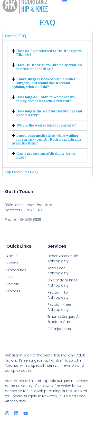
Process (13, 291)
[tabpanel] (47, 104)
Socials (12, 284)
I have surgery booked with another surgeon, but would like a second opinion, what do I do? (44, 83)
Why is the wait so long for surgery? (46, 125)
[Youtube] (25, 413)
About (11, 256)
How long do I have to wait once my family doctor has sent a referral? (45, 99)
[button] (47, 53)
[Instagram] (7, 413)
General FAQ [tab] (15, 36)
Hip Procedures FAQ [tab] (21, 172)
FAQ (9, 277)
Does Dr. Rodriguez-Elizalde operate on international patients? (49, 67)
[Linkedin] (16, 413)
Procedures (16, 270)
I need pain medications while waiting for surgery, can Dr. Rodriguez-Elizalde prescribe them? (46, 139)
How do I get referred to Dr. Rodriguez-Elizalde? (49, 53)
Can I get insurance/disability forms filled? (45, 155)
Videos (12, 263)
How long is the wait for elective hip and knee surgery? (49, 113)
